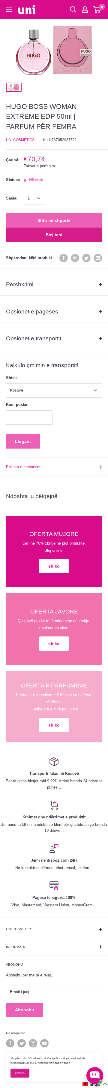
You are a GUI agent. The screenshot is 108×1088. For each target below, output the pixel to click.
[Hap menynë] (9, 9)
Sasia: (11, 198)
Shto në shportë (54, 220)
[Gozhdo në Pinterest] (75, 258)
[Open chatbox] (94, 1075)
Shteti (11, 377)
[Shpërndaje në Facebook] (63, 258)
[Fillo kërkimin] (73, 9)
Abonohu (24, 1009)
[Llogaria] (85, 9)
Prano (20, 1073)
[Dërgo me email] (98, 258)
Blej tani (54, 234)
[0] (97, 9)
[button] (95, 1084)
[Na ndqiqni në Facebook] (10, 1043)
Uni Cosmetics (20, 140)
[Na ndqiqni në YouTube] (44, 1043)
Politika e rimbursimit (24, 467)
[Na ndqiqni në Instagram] (33, 1043)
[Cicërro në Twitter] (86, 258)
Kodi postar (17, 404)
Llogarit (23, 441)
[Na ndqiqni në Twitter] (21, 1043)
